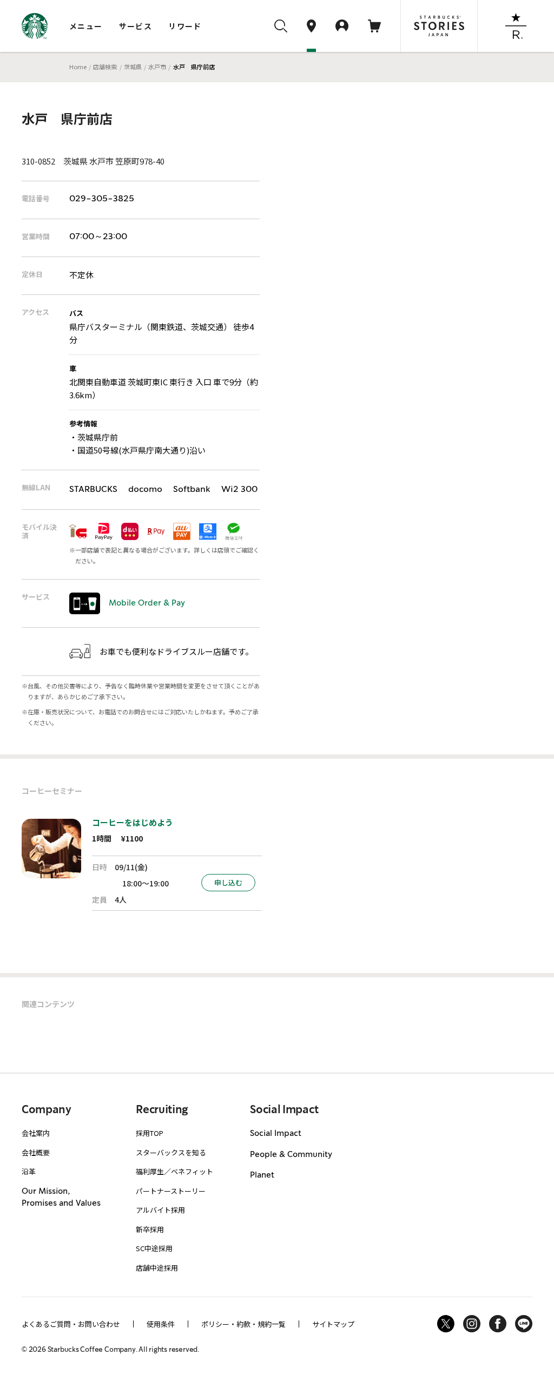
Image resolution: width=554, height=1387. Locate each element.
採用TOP (149, 1133)
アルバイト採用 (160, 1210)
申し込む (228, 882)
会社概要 (36, 1152)
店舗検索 (105, 66)
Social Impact (275, 1134)
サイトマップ (333, 1324)
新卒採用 (150, 1229)
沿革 (29, 1171)
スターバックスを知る (171, 1152)
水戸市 (157, 66)
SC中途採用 (154, 1248)
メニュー (86, 26)
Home (78, 66)
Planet (262, 1175)
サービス (136, 26)
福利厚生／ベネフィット (174, 1171)
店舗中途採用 (157, 1268)
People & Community (291, 1155)
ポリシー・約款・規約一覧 (243, 1324)
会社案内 (36, 1133)
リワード (185, 26)
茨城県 (133, 66)
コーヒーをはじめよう (132, 822)
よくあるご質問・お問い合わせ (71, 1324)
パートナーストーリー (171, 1191)
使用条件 (161, 1324)
